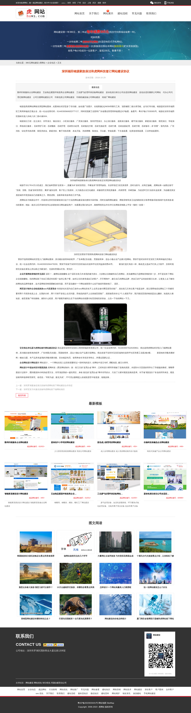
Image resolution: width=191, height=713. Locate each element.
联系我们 (151, 13)
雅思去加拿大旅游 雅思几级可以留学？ (36, 587)
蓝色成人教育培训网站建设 (109, 442)
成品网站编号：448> (176, 446)
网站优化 (38, 683)
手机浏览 (170, 3)
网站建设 (29, 683)
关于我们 (94, 13)
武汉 (94, 3)
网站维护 (116, 693)
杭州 (104, 3)
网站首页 (80, 13)
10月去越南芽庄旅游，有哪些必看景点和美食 (75, 587)
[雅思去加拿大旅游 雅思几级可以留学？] (35, 573)
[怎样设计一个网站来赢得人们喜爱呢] (115, 573)
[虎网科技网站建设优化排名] (32, 13)
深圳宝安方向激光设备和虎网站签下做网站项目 (44, 389)
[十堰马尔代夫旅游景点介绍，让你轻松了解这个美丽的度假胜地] (155, 542)
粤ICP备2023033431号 (88, 703)
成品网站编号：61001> (82, 498)
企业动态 (51, 63)
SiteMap (110, 703)
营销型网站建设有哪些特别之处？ (35, 618)
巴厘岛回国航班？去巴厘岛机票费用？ (75, 618)
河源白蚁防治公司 (59, 683)
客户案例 (159, 689)
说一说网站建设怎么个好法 (155, 587)
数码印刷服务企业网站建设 (29, 92)
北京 (84, 3)
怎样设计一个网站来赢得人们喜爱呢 (115, 587)
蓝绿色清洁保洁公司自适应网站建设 (121, 92)
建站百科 (105, 693)
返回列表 (22, 395)
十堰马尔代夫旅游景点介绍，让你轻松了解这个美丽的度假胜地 (155, 556)
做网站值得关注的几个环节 (75, 556)
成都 (99, 3)
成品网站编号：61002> (36, 446)
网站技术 (127, 689)
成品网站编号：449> (83, 446)
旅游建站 (137, 693)
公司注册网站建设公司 (43, 97)
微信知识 (94, 693)
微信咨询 (157, 3)
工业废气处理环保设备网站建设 (90, 92)
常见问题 (137, 13)
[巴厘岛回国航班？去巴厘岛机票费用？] (75, 604)
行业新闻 (53, 689)
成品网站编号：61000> (128, 498)
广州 (79, 3)
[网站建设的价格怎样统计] (115, 604)
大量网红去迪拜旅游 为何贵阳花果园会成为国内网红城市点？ (115, 556)
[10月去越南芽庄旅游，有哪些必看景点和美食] (75, 573)
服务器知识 (83, 693)
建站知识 (106, 689)
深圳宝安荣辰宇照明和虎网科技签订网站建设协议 (95, 254)
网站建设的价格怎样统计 (115, 618)
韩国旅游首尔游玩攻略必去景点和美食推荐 (35, 556)
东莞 (74, 3)
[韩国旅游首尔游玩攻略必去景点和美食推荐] (35, 542)
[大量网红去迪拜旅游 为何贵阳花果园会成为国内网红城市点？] (115, 542)
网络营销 (117, 689)
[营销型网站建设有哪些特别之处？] (35, 604)
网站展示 (108, 13)
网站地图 (102, 703)
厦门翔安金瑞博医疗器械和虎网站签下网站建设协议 (155, 619)
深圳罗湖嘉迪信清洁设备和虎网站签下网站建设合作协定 (48, 385)
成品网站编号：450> (129, 446)
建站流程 (123, 13)
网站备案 (95, 689)
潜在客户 (149, 689)
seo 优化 (39, 693)
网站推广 (74, 689)
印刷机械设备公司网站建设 (88, 97)
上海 (89, 3)
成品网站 (42, 689)
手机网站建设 (149, 693)
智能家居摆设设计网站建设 (16, 494)
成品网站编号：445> (37, 498)
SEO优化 (46, 683)
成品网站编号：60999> (175, 498)
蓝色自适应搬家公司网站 (150, 92)
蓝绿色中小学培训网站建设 (63, 442)
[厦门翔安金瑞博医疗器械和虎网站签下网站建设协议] (155, 604)
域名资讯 (126, 693)
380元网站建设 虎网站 (35, 63)
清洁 (26, 126)
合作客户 (170, 689)
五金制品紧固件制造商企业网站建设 (58, 92)
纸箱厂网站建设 (109, 97)
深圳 (69, 3)
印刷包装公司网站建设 (64, 97)
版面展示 (119, 46)
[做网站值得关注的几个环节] (75, 542)
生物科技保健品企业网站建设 (156, 442)
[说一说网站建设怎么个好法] (155, 573)
